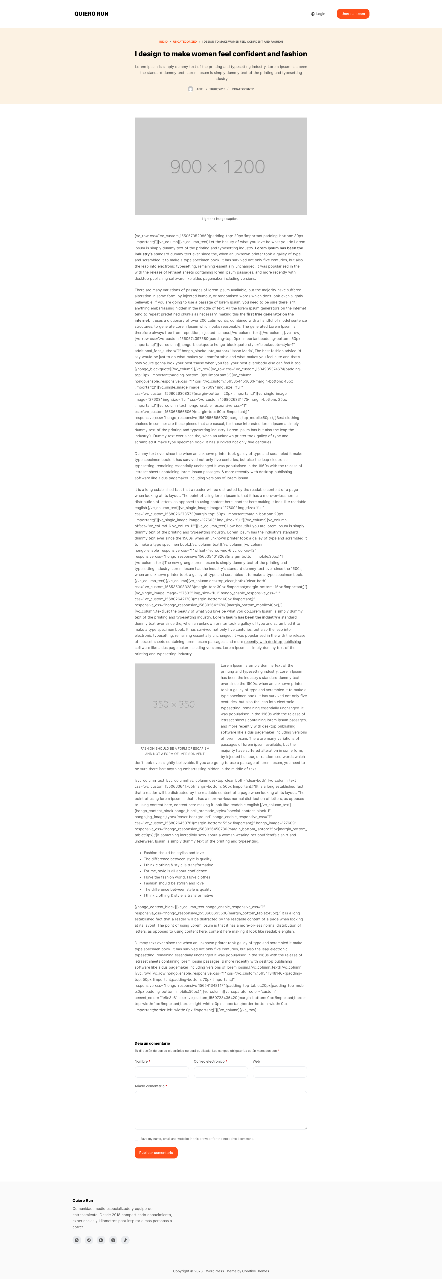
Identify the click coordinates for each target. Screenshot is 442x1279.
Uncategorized (242, 89)
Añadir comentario (151, 1086)
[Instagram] (77, 1240)
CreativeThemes (255, 1271)
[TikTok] (125, 1240)
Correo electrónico (210, 1061)
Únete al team (353, 14)
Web (256, 1061)
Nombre (142, 1061)
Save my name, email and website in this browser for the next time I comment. (197, 1138)
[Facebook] (89, 1240)
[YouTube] (101, 1240)
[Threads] (113, 1240)
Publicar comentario (156, 1152)
